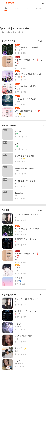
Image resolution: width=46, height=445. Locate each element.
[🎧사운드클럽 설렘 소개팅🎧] (7, 76)
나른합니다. (20, 323)
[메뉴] (3, 2)
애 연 (16, 217)
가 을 (16, 339)
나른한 (18, 267)
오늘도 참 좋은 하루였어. (24, 156)
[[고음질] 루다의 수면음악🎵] (7, 100)
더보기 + (41, 41)
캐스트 (28, 8)
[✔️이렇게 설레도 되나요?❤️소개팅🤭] (7, 113)
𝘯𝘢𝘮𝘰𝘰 (17, 171)
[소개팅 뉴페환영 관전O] (7, 88)
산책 (16, 143)
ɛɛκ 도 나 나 (19, 363)
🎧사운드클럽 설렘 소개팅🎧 (28, 73)
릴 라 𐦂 (17, 183)
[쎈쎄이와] (7, 282)
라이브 (17, 8)
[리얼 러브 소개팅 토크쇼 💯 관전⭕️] (7, 61)
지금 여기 (19, 360)
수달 (16, 195)
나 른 (16, 271)
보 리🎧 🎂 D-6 (20, 77)
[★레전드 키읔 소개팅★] (7, 243)
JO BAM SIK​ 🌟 (20, 158)
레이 (16, 351)
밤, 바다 (18, 131)
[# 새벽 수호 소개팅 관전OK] (7, 49)
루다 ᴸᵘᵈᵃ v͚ (18, 101)
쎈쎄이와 (19, 278)
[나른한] (7, 270)
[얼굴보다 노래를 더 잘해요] (7, 218)
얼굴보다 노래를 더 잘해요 (27, 214)
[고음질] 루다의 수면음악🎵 (27, 98)
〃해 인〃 (18, 326)
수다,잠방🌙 (20, 348)
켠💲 (16, 134)
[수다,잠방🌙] (7, 352)
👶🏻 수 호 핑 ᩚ (19, 50)
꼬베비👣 (18, 281)
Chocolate (19, 193)
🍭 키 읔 (17, 242)
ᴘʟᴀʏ (16, 65)
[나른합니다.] (7, 327)
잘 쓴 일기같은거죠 (23, 335)
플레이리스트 (40, 8)
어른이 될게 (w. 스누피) (24, 168)
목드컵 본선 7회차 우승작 (25, 180)
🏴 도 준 (17, 89)
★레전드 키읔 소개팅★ (25, 239)
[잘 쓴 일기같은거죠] (7, 340)
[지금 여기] (7, 364)
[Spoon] (10, 3)
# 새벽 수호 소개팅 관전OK (27, 47)
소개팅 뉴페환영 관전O (25, 86)
